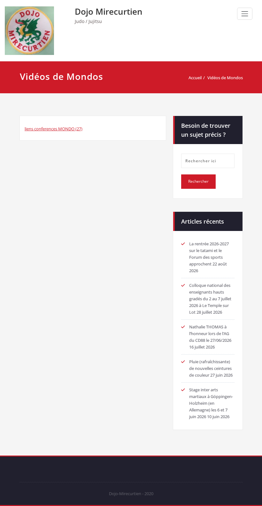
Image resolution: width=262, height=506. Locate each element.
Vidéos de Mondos (225, 77)
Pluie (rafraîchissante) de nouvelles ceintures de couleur (210, 368)
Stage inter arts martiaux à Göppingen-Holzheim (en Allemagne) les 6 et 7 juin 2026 (211, 403)
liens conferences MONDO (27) (53, 129)
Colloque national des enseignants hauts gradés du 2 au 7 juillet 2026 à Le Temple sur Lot (210, 298)
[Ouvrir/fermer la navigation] (244, 14)
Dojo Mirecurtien (109, 11)
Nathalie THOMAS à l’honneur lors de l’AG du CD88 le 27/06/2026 (210, 333)
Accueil (195, 77)
